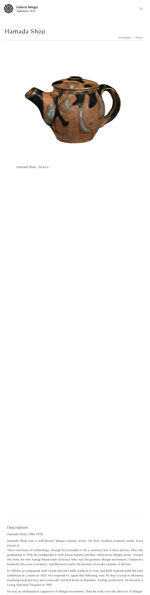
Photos (139, 37)
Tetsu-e (43, 167)
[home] (21, 12)
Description (124, 37)
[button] (141, 9)
